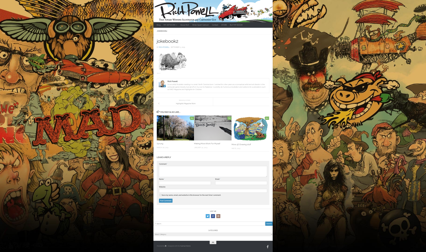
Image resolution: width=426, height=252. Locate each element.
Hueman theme (185, 246)
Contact (215, 25)
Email (217, 179)
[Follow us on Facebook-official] (267, 246)
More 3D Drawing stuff (241, 144)
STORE (224, 25)
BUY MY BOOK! (236, 25)
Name (162, 179)
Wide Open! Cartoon (200, 25)
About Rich (184, 25)
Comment (163, 164)
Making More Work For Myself (207, 143)
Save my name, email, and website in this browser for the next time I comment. (191, 195)
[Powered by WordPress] (165, 246)
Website (162, 187)
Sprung (160, 143)
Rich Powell (164, 47)
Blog (159, 25)
